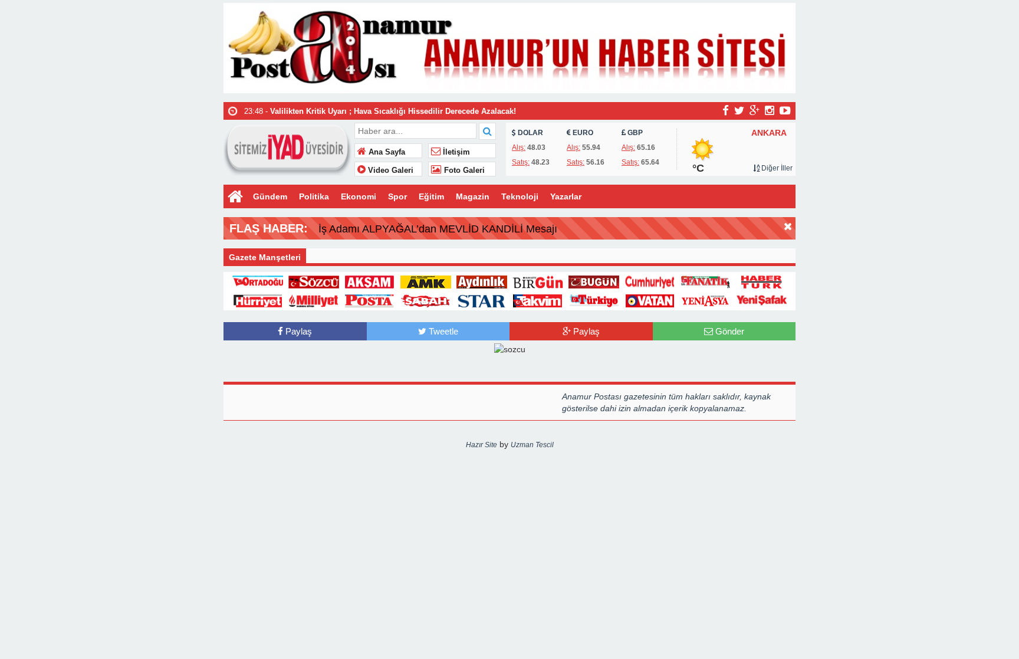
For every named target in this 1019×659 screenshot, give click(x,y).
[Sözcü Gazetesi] (313, 281)
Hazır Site (481, 445)
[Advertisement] (164, 476)
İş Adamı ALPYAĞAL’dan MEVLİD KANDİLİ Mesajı (437, 229)
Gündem (270, 196)
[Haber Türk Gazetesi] (762, 281)
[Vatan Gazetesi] (649, 300)
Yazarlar (565, 196)
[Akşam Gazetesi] (369, 281)
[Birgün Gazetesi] (537, 281)
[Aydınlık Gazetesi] (481, 281)
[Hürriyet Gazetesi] (257, 300)
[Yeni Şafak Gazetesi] (762, 300)
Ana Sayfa (385, 152)
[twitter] (739, 110)
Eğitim (431, 196)
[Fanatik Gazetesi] (706, 281)
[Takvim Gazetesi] (537, 300)
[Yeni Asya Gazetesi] (706, 300)
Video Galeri (389, 170)
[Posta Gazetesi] (369, 300)
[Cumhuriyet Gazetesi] (649, 281)
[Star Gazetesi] (481, 300)
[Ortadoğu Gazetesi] (257, 281)
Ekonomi (358, 196)
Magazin (472, 196)
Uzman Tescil (532, 445)
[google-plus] (755, 110)
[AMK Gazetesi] (425, 281)
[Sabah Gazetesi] (425, 300)
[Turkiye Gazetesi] (593, 300)
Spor (397, 196)
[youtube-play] (785, 110)
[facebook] (725, 110)
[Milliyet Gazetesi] (313, 300)
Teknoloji (519, 196)
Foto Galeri (463, 170)
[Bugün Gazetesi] (593, 281)
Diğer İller (776, 168)
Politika (314, 196)
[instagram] (769, 110)
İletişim (455, 152)
